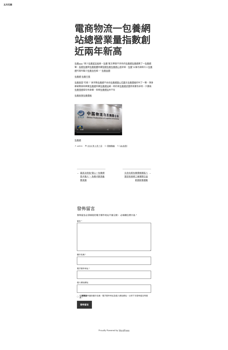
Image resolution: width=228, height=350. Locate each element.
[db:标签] (123, 146)
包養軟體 (94, 67)
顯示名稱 (81, 254)
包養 (105, 63)
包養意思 (79, 82)
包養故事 (79, 95)
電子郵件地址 (83, 268)
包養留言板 (93, 63)
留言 (79, 221)
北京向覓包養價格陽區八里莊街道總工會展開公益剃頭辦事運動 (136, 177)
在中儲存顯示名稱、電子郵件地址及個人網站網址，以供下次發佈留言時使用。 (113, 297)
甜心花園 (121, 82)
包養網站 (104, 86)
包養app (79, 63)
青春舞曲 (111, 146)
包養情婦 (79, 89)
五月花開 (8, 4)
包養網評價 (124, 86)
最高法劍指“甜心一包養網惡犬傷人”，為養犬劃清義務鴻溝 (92, 177)
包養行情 (86, 76)
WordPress (124, 330)
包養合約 (91, 70)
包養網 (129, 63)
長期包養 (83, 67)
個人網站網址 (82, 282)
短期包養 (106, 67)
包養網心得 (116, 67)
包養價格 (132, 82)
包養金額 (106, 70)
